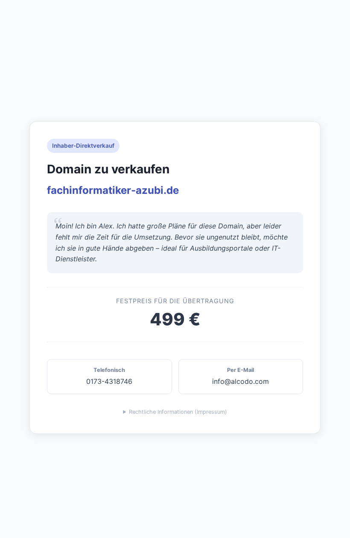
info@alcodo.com (240, 376)
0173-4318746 (109, 376)
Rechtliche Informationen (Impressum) (178, 412)
